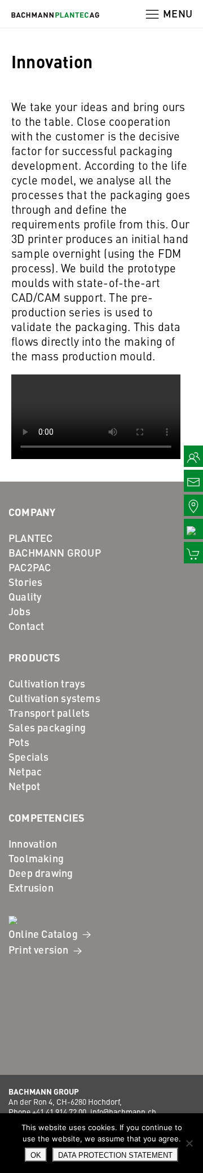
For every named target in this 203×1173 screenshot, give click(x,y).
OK (35, 1155)
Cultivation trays (46, 683)
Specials (28, 756)
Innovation (32, 843)
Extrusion (31, 887)
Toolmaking (36, 858)
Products (34, 657)
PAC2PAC (29, 567)
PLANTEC (30, 538)
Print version (39, 949)
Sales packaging (47, 727)
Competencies (46, 817)
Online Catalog (44, 934)
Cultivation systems (54, 698)
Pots (18, 742)
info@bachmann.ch (123, 1111)
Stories (25, 582)
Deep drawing (40, 873)
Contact (26, 626)
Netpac (25, 771)
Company (31, 511)
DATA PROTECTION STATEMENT (115, 1155)
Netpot (24, 786)
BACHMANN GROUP (54, 552)
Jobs (19, 611)
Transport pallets (49, 712)
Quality (25, 596)
